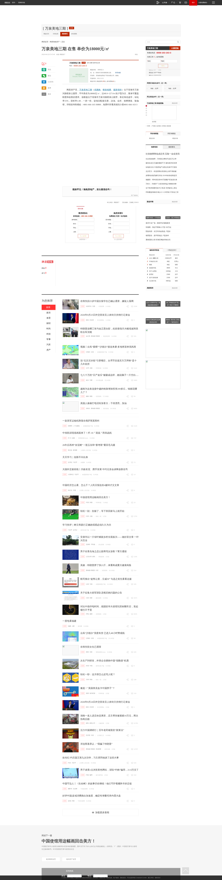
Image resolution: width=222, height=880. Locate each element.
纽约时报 (92, 693)
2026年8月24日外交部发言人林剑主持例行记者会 (105, 702)
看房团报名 (83, 213)
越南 (87, 396)
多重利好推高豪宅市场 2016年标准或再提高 (161, 175)
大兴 (176, 271)
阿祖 (91, 679)
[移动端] (158, 2)
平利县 (93, 544)
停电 (87, 614)
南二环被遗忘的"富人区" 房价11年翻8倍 (172, 304)
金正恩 (88, 336)
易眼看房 (150, 288)
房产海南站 (134, 195)
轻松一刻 (98, 516)
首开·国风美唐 (153, 277)
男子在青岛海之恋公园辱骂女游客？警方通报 (103, 551)
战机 (73, 438)
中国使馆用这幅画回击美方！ (95, 497)
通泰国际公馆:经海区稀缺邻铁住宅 (158, 240)
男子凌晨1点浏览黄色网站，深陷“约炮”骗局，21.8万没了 (109, 769)
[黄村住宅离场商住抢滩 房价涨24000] (153, 308)
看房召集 (80, 208)
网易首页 (7, 2)
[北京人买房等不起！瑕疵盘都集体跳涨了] (153, 291)
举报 (136, 54)
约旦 (69, 763)
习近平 (75, 462)
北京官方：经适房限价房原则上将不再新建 (161, 171)
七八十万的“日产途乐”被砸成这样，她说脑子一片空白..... (109, 375)
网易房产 (62, 54)
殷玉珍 (70, 450)
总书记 (70, 462)
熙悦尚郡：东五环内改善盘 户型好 (158, 231)
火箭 (87, 598)
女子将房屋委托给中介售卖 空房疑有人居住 (161, 188)
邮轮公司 (92, 723)
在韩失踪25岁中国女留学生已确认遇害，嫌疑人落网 (107, 301)
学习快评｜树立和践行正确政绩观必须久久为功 (86, 525)
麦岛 (93, 556)
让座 (87, 584)
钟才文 (70, 490)
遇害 (87, 652)
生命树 (75, 789)
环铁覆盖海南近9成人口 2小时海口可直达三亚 (162, 192)
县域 (69, 801)
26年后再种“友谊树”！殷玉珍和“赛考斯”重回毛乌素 (88, 445)
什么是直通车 (118, 239)
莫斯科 (70, 426)
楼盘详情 (93, 81)
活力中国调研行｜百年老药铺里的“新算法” (102, 730)
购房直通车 (118, 213)
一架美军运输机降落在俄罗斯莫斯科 (80, 420)
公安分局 (89, 556)
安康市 (88, 544)
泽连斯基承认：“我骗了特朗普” (96, 744)
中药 (92, 735)
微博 (49, 88)
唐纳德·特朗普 (95, 336)
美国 (87, 693)
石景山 (176, 261)
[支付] (180, 2)
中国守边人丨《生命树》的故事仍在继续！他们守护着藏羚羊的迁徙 (97, 783)
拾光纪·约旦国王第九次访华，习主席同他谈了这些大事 (90, 757)
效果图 (154, 121)
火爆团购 (175, 48)
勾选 (91, 584)
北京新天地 (152, 281)
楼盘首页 (46, 34)
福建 (69, 626)
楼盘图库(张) (101, 81)
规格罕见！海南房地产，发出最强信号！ (92, 189)
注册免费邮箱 (202, 2)
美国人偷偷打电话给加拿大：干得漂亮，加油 (103, 403)
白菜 (87, 516)
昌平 (176, 274)
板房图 (159, 126)
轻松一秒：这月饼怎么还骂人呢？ (97, 674)
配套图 (169, 126)
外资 (87, 666)
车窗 (91, 380)
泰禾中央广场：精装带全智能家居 (158, 223)
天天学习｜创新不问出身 (75, 457)
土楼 (73, 626)
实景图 (164, 126)
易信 (49, 69)
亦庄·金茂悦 (153, 271)
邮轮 (87, 723)
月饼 (87, 679)
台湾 (87, 368)
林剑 (87, 320)
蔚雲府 (151, 274)
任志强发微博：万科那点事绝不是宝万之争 (161, 159)
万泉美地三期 (74, 63)
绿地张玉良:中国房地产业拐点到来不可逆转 (161, 167)
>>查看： (148, 126)
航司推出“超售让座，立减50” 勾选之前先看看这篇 (106, 579)
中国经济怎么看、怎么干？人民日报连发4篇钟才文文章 (90, 485)
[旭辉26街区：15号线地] (153, 207)
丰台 (176, 268)
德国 (91, 614)
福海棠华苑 (152, 268)
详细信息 (55, 34)
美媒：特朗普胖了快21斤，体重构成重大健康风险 (105, 565)
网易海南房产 (55, 42)
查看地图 (118, 72)
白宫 (97, 570)
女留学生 (89, 306)
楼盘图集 (155, 103)
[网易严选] (173, 2)
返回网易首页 (51, 859)
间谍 (91, 502)
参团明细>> (83, 239)
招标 (91, 598)
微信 (49, 76)
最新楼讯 (65, 34)
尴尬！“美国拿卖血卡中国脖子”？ (97, 688)
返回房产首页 (71, 859)
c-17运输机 (76, 426)
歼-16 (69, 438)
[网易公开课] (165, 2)
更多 (49, 94)
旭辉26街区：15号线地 (153, 217)
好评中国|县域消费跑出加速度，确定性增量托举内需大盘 (91, 795)
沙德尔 (88, 352)
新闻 (82, 306)
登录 (193, 2)
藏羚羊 (70, 789)
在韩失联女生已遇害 (90, 647)
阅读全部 (174, 103)
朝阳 (176, 264)
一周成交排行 (171, 250)
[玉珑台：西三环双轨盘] (172, 207)
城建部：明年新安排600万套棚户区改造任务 (161, 180)
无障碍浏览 (21, 2)
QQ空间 (50, 82)
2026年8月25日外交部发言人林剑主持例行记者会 (105, 315)
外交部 (92, 320)
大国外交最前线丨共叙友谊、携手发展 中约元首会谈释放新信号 (95, 469)
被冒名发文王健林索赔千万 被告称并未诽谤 (161, 163)
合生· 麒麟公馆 (153, 258)
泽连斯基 (98, 749)
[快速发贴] (43, 63)
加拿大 (88, 408)
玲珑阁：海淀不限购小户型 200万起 (158, 227)
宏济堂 (88, 735)
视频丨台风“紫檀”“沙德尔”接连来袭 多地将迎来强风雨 (108, 346)
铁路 (91, 396)
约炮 (87, 775)
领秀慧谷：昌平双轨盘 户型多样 (157, 235)
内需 (73, 801)
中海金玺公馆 (153, 261)
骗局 (91, 775)
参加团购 (74, 34)
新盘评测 (150, 202)
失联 (93, 306)
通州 (176, 258)
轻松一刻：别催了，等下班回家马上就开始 (102, 511)
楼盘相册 (107, 90)
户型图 (153, 126)
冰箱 (91, 368)
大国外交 (71, 474)
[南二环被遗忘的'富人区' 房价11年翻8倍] (172, 291)
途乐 (87, 380)
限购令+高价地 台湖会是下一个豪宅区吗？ (173, 321)
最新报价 (117, 90)
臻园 (150, 264)
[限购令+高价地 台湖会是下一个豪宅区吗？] (172, 308)
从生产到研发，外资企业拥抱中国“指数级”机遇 (104, 660)
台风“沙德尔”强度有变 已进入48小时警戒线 (102, 633)
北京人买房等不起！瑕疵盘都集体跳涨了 (153, 304)
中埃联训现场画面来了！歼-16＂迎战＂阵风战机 (87, 433)
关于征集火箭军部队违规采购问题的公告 (101, 592)
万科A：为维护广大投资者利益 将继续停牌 (161, 184)
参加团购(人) (111, 81)
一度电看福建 (69, 621)
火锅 (91, 516)
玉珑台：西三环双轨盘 (173, 217)
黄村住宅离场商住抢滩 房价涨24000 (153, 321)
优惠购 (97, 90)
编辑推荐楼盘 (154, 250)
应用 (13, 2)
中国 (74, 490)
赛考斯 (75, 450)
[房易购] (71, 207)
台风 (92, 352)
